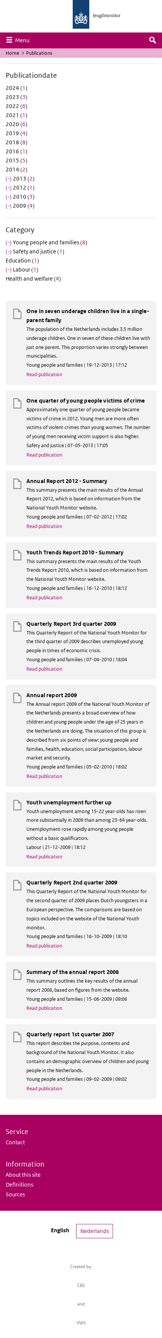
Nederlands (94, 1231)
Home (12, 53)
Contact (15, 1142)
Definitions (19, 1184)
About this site (23, 1174)
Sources (15, 1194)
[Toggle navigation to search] (152, 40)
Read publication (44, 374)
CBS (81, 1285)
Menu (24, 40)
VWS (81, 1322)
